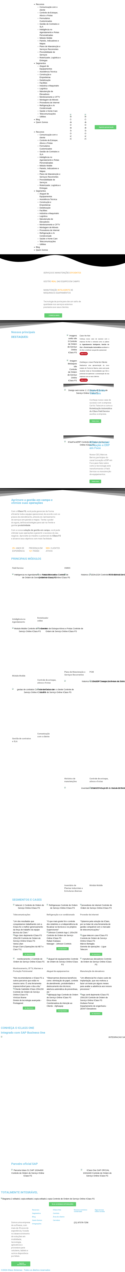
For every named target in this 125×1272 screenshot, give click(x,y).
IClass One (57, 1210)
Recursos (40, 4)
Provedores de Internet (49, 102)
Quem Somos (42, 122)
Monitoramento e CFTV (50, 97)
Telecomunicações (48, 114)
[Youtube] (101, 1216)
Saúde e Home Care (48, 111)
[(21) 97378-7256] (76, 1216)
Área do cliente (58, 1217)
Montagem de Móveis (49, 100)
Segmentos (41, 63)
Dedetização (45, 80)
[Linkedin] (110, 1216)
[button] (47, 127)
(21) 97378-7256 (81, 1222)
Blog (38, 119)
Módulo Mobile (46, 38)
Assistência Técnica (48, 72)
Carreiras (56, 1220)
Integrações (36, 1224)
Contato (56, 1213)
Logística (43, 88)
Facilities (43, 83)
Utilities (43, 117)
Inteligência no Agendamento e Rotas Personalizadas (49, 32)
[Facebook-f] (97, 1216)
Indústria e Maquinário (49, 86)
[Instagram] (106, 1216)
